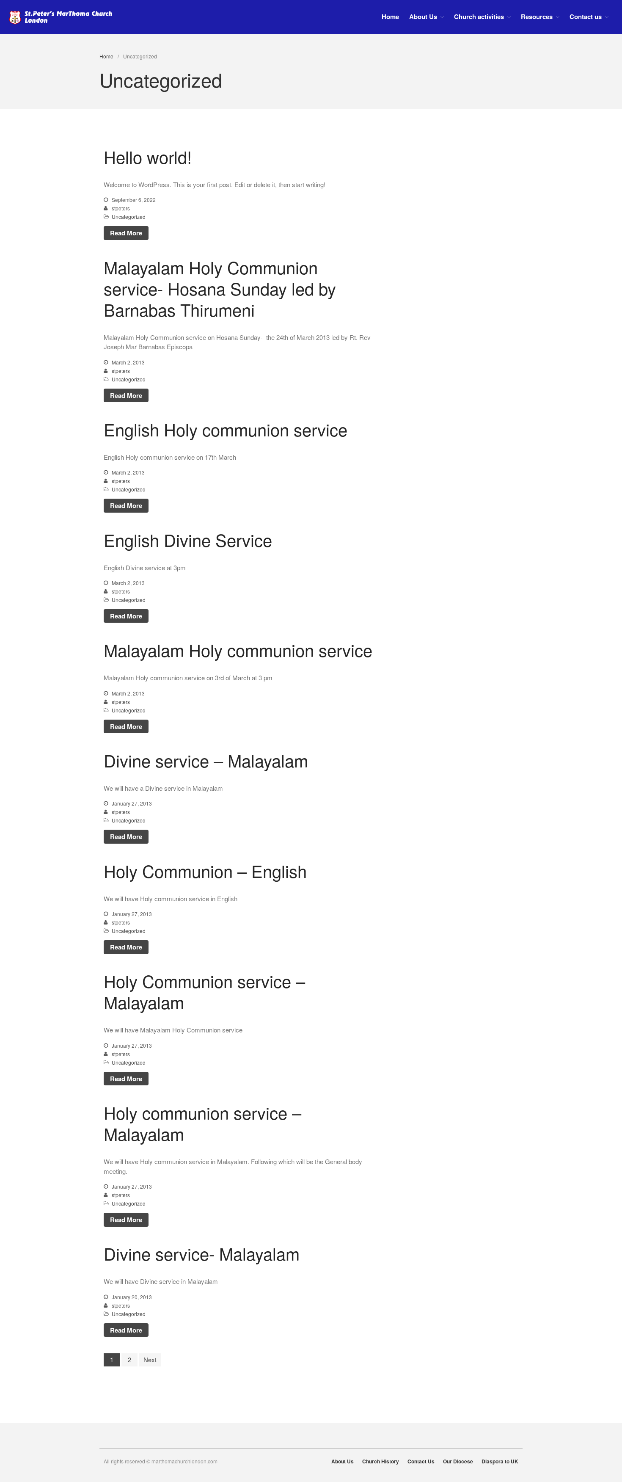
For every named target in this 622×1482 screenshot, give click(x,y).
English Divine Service (188, 539)
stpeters (121, 208)
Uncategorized (129, 216)
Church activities (479, 16)
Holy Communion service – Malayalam (204, 991)
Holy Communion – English (205, 870)
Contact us (586, 16)
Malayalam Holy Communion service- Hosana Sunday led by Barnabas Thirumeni (220, 288)
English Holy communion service (225, 429)
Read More (126, 232)
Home (390, 16)
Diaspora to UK (500, 1461)
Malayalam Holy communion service (238, 650)
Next (150, 1359)
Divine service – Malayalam (206, 760)
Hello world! (148, 156)
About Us (423, 16)
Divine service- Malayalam (202, 1253)
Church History (380, 1461)
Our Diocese (458, 1461)
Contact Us (421, 1461)
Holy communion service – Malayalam (202, 1122)
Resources (537, 16)
